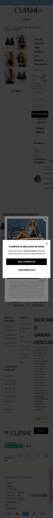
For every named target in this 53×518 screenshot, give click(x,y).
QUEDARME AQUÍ (26, 270)
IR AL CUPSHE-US (26, 261)
